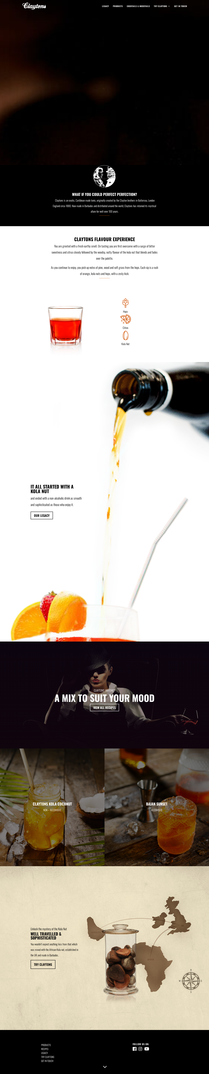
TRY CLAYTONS (160, 6)
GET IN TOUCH (180, 6)
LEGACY (105, 6)
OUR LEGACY (42, 515)
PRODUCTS (118, 6)
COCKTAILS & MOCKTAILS (138, 6)
